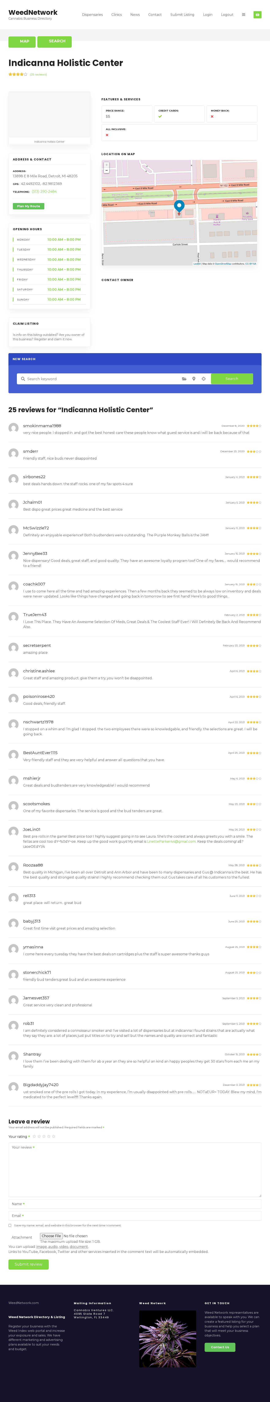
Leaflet (197, 263)
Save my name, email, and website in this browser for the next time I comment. (68, 1225)
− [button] (106, 170)
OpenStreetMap (223, 263)
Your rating (18, 1137)
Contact (155, 15)
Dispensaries (92, 15)
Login (207, 15)
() (38, 74)
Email (15, 1216)
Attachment (22, 1237)
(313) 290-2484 (44, 192)
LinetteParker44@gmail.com (171, 842)
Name (16, 1204)
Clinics (116, 15)
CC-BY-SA (250, 263)
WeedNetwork (33, 12)
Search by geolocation (203, 378)
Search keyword (23, 378)
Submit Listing (182, 15)
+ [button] (106, 165)
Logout (227, 15)
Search (232, 379)
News (135, 15)
